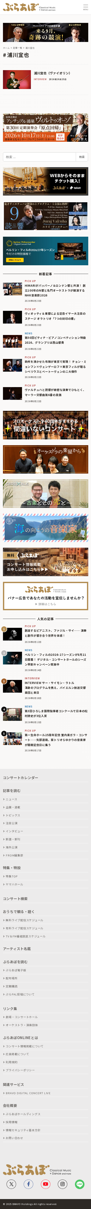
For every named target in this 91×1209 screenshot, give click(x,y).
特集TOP (12, 876)
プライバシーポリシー (20, 1070)
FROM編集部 (14, 855)
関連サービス (13, 1084)
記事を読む (12, 790)
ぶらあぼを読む (15, 961)
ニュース (11, 799)
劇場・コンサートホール (22, 1017)
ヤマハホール (14, 884)
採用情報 (11, 1122)
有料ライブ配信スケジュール (24, 928)
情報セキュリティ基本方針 (23, 1130)
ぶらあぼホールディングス (23, 1114)
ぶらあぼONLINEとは (20, 1037)
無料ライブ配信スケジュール (24, 920)
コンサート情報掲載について (25, 1046)
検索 (82, 157)
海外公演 (11, 847)
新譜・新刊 (13, 839)
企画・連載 (13, 807)
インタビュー (14, 831)
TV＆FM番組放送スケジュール (26, 936)
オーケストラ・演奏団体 (22, 1025)
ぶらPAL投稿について (20, 994)
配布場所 (11, 978)
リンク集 (10, 1008)
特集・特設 (12, 867)
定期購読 (11, 986)
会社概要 (10, 1105)
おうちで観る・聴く (19, 911)
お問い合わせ (14, 1138)
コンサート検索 (15, 898)
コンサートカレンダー (21, 777)
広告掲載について (17, 1054)
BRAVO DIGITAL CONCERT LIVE (28, 1093)
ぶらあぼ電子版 (16, 970)
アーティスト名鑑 (17, 948)
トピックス (13, 815)
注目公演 (11, 823)
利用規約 (11, 1062)
